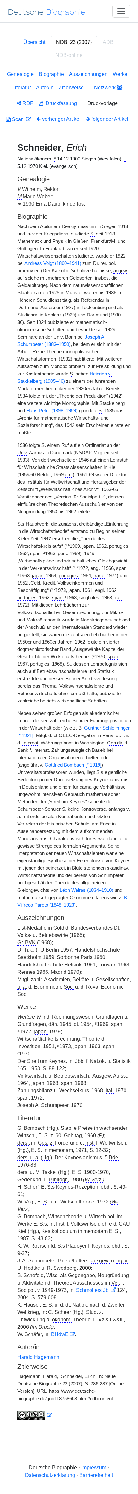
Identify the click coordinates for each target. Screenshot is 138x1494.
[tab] (74, 42)
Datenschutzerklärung (50, 1475)
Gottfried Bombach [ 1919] (73, 765)
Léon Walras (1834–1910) (86, 890)
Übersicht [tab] (34, 42)
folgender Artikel (109, 119)
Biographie (51, 74)
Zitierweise (71, 87)
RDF (27, 103)
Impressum (93, 1467)
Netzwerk (105, 87)
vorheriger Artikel (61, 119)
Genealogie (20, 74)
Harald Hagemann (38, 1357)
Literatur (21, 87)
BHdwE (60, 1334)
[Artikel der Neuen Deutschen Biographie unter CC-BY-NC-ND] (34, 1415)
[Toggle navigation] (121, 11)
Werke (120, 74)
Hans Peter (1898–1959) (52, 410)
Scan (18, 119)
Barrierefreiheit (96, 1475)
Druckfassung (60, 103)
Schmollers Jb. (93, 1290)
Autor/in (45, 87)
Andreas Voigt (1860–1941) (52, 263)
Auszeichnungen (88, 74)
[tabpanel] (69, 747)
